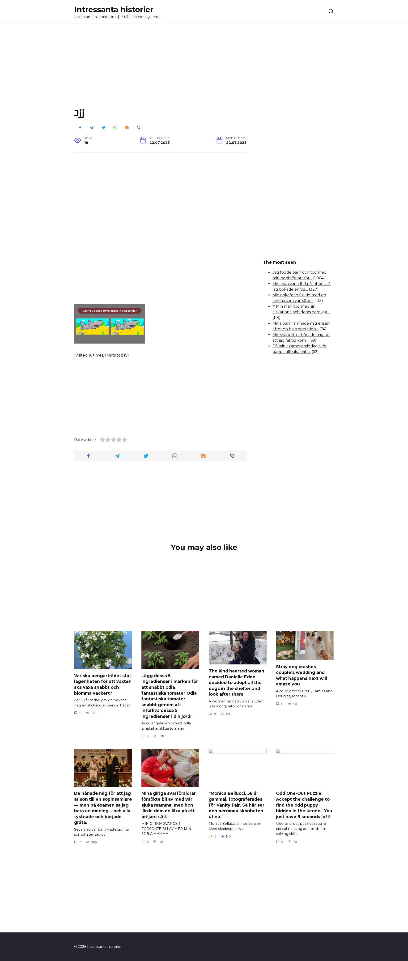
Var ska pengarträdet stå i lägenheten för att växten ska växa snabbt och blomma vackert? (103, 684)
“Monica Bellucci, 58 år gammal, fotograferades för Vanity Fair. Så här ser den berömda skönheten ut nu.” (236, 805)
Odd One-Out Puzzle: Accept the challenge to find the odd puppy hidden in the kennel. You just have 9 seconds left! (304, 805)
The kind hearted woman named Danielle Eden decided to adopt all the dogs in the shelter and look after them (236, 682)
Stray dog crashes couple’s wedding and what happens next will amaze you (301, 675)
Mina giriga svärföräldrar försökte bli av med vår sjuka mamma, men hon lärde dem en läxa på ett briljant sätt (168, 805)
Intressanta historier (113, 9)
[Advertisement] (204, 69)
